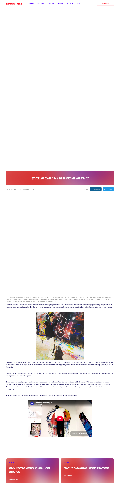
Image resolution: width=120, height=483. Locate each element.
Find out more (13, 479)
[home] (14, 3)
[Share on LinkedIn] (95, 189)
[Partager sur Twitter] (108, 189)
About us (70, 3)
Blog (78, 3)
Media (31, 3)
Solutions (40, 3)
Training (60, 3)
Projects (51, 3)
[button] (95, 3)
